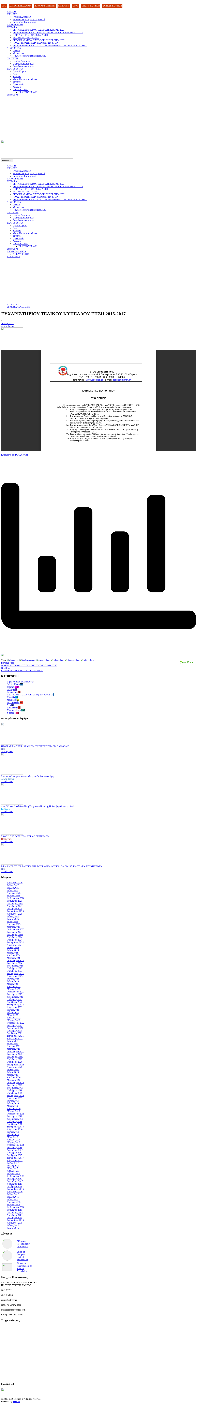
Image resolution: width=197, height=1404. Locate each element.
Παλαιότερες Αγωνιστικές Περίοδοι (29, 56)
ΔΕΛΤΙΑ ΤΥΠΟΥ (15, 69)
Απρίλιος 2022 (13, 1017)
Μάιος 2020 (12, 1075)
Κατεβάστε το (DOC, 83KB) (14, 455)
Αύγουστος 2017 (14, 1160)
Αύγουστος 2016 (14, 1191)
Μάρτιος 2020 (13, 1080)
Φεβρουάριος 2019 (15, 1113)
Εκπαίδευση (12, 692)
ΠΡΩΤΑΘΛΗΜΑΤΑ (28, 92)
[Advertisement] (98, 118)
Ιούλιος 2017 (13, 1163)
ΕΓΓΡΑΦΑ (12, 27)
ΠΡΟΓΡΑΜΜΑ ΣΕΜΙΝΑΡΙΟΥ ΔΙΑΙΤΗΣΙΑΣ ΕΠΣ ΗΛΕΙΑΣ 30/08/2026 (35, 746)
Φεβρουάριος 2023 (15, 991)
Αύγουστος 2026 (14, 882)
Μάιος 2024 (12, 952)
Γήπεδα (16, 50)
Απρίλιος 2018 (13, 1139)
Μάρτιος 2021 (13, 1049)
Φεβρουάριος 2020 (15, 1082)
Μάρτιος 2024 (13, 958)
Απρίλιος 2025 (13, 924)
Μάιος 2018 (12, 1137)
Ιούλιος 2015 (13, 1225)
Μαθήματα (12, 700)
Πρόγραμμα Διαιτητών (23, 63)
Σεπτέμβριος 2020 (15, 1064)
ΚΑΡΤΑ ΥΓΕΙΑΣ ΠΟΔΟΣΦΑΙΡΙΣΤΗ (30, 35)
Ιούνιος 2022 (13, 1012)
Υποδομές (11, 713)
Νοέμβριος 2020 (14, 1059)
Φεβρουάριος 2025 (15, 929)
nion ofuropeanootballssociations (22, 1256)
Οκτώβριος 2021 (14, 1033)
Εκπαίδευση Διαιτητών (23, 66)
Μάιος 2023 (12, 984)
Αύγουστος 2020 (14, 1067)
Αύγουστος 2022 (14, 1007)
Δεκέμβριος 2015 (15, 1212)
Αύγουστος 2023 (14, 976)
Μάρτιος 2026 (13, 895)
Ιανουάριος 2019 (14, 1116)
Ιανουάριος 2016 (14, 1210)
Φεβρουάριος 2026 (15, 898)
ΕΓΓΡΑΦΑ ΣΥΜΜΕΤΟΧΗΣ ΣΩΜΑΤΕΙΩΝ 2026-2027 (38, 30)
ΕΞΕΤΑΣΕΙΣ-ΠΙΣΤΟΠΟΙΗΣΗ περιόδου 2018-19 (30, 694)
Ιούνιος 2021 (13, 1041)
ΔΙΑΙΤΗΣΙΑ (12, 58)
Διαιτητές (17, 81)
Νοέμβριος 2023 (14, 968)
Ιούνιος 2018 (13, 1134)
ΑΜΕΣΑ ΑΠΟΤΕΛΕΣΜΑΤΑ (20, 6)
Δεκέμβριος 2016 (15, 1181)
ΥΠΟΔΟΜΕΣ (13, 256)
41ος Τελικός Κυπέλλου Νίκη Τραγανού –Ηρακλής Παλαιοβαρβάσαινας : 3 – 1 (37, 806)
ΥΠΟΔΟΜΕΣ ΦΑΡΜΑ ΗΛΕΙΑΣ (18, 307)
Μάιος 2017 (12, 1168)
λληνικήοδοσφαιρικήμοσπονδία (23, 1244)
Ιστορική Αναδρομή (22, 17)
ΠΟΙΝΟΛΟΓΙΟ (63, 6)
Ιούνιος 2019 (13, 1103)
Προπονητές (18, 84)
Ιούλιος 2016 (13, 1194)
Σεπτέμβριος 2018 (15, 1126)
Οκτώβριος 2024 (14, 940)
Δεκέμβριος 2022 (15, 997)
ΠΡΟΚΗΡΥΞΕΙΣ (15, 24)
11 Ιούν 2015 (7, 781)
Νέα (15, 74)
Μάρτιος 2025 (13, 927)
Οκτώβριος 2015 (14, 1217)
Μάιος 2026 (12, 890)
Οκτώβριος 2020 (14, 1062)
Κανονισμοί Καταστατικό (24, 22)
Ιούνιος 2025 (13, 919)
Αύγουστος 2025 (14, 914)
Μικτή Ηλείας (13, 702)
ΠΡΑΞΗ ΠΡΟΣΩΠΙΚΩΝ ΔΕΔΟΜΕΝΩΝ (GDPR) (36, 43)
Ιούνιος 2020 (13, 1072)
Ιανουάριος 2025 (14, 932)
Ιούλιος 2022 (13, 1010)
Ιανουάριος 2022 (14, 1025)
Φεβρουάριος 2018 (15, 1145)
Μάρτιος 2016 (13, 1204)
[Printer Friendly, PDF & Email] (186, 663)
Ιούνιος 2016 (13, 1197)
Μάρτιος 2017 (13, 1173)
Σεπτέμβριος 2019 (15, 1095)
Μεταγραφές (18, 53)
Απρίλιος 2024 (13, 955)
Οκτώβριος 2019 (14, 1093)
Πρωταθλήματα (20, 71)
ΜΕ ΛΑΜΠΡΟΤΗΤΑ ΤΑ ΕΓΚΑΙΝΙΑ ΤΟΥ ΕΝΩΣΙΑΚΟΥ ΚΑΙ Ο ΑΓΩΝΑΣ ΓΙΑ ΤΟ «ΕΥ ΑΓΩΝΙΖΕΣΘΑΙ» (51, 866)
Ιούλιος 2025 (13, 916)
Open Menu (7, 161)
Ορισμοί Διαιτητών (21, 61)
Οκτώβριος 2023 (14, 971)
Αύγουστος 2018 (14, 1129)
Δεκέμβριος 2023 (15, 965)
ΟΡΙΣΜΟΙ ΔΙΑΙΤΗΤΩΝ (91, 6)
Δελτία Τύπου (7, 326)
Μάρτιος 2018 (13, 1142)
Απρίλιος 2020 (13, 1077)
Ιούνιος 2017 (13, 1165)
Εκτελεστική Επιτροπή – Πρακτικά (29, 19)
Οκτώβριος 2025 (14, 908)
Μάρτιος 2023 (13, 989)
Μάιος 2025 (12, 921)
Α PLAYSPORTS (21, 254)
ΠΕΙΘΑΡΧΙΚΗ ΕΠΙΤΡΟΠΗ (44, 6)
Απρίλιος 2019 (13, 1108)
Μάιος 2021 (12, 1043)
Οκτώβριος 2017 (14, 1155)
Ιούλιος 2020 (13, 1069)
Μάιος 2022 (12, 1015)
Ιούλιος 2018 (13, 1132)
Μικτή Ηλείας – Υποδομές (25, 79)
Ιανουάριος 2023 (14, 994)
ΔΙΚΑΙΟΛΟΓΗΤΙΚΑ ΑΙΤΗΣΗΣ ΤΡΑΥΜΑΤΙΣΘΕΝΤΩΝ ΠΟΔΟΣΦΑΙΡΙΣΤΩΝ (50, 45)
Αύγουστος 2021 (14, 1038)
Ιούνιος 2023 (13, 981)
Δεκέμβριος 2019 (15, 1088)
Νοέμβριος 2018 (14, 1121)
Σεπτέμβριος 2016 (15, 1189)
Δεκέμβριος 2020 (15, 1056)
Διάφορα (17, 87)
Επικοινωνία (12, 94)
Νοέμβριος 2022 (14, 999)
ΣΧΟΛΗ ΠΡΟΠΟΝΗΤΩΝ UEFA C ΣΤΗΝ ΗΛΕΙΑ (25, 836)
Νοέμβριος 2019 (14, 1090)
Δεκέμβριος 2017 (15, 1150)
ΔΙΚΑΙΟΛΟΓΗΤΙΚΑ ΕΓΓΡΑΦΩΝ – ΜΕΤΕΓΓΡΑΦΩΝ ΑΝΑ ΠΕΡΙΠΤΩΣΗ (48, 32)
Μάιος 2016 (12, 1199)
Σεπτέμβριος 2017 (15, 1158)
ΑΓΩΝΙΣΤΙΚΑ (14, 48)
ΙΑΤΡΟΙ (75, 6)
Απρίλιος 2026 (13, 893)
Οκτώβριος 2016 (14, 1186)
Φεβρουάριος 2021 (15, 1051)
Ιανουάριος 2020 (14, 1085)
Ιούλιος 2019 (13, 1100)
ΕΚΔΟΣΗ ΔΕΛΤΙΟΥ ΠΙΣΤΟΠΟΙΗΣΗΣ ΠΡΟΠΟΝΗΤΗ (39, 40)
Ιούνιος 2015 (13, 1228)
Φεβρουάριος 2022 (15, 1023)
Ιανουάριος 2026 (14, 901)
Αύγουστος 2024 (14, 945)
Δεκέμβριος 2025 (15, 903)
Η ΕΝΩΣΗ (12, 14)
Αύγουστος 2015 (14, 1223)
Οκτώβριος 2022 (14, 1002)
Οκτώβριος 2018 (14, 1124)
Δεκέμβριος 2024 (15, 934)
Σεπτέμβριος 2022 (15, 1004)
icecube (16, 1401)
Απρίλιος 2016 (13, 1202)
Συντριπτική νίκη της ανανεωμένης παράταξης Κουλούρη (27, 776)
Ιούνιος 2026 (13, 888)
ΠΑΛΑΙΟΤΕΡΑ (20, 89)
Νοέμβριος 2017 (14, 1152)
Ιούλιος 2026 (13, 885)
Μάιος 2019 (12, 1106)
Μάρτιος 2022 (13, 1020)
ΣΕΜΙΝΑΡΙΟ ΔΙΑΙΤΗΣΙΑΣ (26, 37)
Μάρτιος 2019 (13, 1111)
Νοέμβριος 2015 (14, 1215)
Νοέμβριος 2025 (14, 906)
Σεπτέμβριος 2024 (15, 942)
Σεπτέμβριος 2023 (15, 973)
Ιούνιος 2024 (13, 950)
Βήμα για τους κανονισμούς (19, 681)
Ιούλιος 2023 (13, 978)
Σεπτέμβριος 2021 (15, 1036)
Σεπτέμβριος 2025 (15, 911)
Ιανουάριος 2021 (14, 1054)
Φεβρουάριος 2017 (15, 1176)
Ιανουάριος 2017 (14, 1178)
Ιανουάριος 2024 (14, 963)
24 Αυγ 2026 (7, 751)
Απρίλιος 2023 (13, 986)
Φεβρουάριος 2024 (15, 960)
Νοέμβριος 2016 (14, 1184)
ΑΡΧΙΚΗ (11, 11)
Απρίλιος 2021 (13, 1046)
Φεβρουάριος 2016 (15, 1207)
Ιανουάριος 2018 (14, 1147)
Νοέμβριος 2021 (14, 1030)
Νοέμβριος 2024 (14, 937)
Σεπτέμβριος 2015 (15, 1220)
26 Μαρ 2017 (7, 323)
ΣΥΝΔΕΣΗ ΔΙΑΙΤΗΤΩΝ (112, 6)
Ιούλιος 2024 (13, 947)
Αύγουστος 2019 (14, 1098)
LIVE (4, 6)
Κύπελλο (17, 76)
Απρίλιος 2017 (13, 1171)
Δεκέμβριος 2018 (15, 1119)
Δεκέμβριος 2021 (15, 1028)
